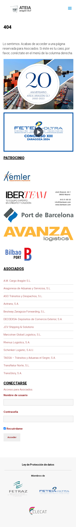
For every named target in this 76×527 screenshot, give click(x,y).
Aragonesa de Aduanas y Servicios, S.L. (27, 288)
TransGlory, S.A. (13, 373)
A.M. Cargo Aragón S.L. (17, 280)
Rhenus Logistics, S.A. (17, 342)
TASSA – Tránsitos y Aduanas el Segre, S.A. (30, 357)
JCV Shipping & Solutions (19, 327)
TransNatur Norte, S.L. (17, 365)
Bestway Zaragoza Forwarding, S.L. (24, 311)
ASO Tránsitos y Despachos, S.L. (23, 296)
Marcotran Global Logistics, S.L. (22, 334)
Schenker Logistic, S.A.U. (19, 350)
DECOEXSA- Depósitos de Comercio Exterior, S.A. (33, 319)
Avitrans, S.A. (11, 303)
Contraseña (11, 411)
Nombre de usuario (16, 395)
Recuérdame (14, 428)
